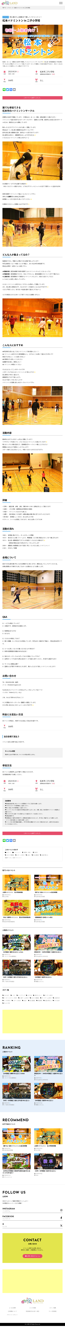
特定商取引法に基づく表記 (32, 1311)
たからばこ (6, 995)
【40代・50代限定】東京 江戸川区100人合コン (15, 977)
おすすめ (29, 995)
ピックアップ (21, 995)
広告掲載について (12, 1311)
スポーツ (8, 852)
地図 (53, 74)
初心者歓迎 (36, 855)
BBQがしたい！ (38, 995)
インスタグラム (8, 1210)
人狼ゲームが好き (24, 998)
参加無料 (40, 1000)
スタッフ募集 (52, 1307)
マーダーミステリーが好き (10, 998)
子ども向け (57, 1000)
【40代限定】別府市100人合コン (43, 977)
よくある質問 (12, 1307)
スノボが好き (7, 1000)
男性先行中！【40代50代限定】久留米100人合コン (48, 952)
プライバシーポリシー (12, 1314)
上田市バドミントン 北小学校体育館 (12, 892)
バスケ (13, 995)
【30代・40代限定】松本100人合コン (45, 1171)
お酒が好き (57, 998)
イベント (9, 7)
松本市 (35, 852)
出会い (28, 855)
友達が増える (44, 855)
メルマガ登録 (32, 1307)
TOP (3, 7)
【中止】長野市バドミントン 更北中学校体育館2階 (16, 917)
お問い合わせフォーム (33, 1256)
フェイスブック (8, 1217)
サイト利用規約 (52, 1311)
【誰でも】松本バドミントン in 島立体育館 (45, 892)
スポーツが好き (20, 855)
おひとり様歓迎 (10, 855)
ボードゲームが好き (47, 998)
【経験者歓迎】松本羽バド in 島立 (43, 917)
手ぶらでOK (7, 1003)
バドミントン (17, 852)
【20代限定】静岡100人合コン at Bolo (12, 952)
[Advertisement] (32, 1021)
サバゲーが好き (49, 995)
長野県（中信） (27, 852)
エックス (4, 1225)
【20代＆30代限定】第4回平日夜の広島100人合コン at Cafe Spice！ (16, 1171)
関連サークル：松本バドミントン (13, 857)
